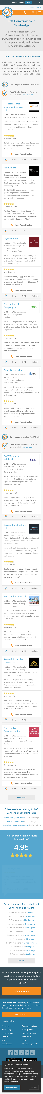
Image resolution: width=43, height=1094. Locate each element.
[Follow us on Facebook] (10, 1052)
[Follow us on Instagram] (21, 1052)
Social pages (7, 1043)
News (4, 1040)
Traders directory (29, 1033)
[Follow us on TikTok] (32, 1052)
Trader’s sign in (35, 7)
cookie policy (29, 1079)
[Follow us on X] (16, 1052)
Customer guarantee (30, 1043)
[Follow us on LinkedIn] (27, 1052)
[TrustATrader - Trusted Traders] (7, 11)
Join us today (21, 991)
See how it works (21, 1014)
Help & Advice (7, 1033)
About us (5, 1026)
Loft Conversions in (21, 912)
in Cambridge (21, 817)
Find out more (27, 94)
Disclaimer (26, 1036)
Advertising (6, 1029)
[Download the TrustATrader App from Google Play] (14, 1060)
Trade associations (29, 1026)
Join (27, 2)
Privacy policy (28, 1029)
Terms (24, 1040)
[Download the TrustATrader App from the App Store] (30, 1060)
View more (21, 797)
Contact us (6, 1036)
